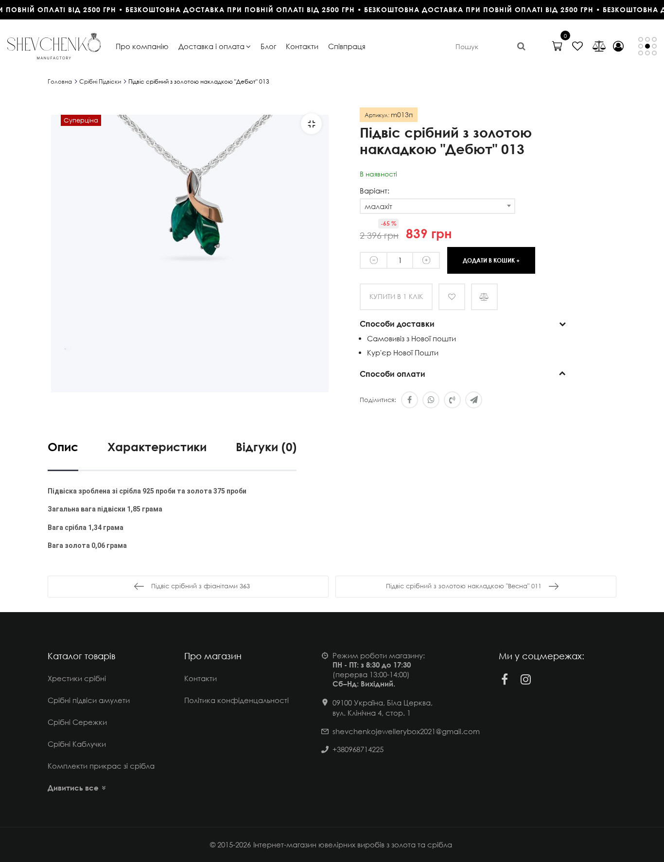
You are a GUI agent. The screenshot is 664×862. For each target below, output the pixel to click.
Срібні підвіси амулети (89, 700)
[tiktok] (547, 679)
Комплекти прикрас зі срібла (101, 765)
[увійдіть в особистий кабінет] (618, 46)
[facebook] (504, 679)
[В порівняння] (484, 296)
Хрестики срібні (77, 678)
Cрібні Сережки (77, 722)
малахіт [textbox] (378, 206)
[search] (521, 46)
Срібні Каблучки (77, 743)
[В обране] (451, 296)
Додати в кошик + (491, 260)
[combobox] (437, 206)
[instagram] (526, 679)
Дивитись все (73, 787)
